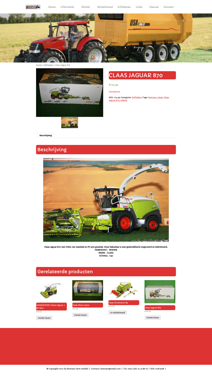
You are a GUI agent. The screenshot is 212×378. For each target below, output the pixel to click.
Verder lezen (44, 318)
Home (39, 65)
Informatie (67, 6)
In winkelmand (117, 312)
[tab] (45, 135)
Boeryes (152, 97)
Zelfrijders (48, 65)
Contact (168, 6)
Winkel (85, 6)
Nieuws (154, 6)
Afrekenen (124, 6)
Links (139, 6)
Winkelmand (105, 6)
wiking (123, 100)
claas (160, 97)
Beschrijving (46, 135)
